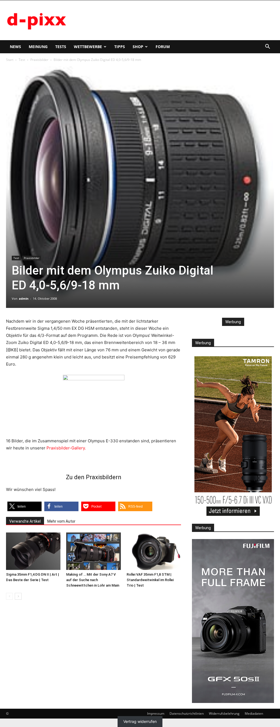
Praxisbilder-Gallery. (66, 448)
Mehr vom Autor (61, 521)
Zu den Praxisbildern (93, 477)
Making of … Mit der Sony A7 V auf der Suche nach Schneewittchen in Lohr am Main (92, 579)
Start (9, 59)
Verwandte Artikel (25, 521)
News (15, 46)
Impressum (155, 713)
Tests (60, 46)
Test (22, 59)
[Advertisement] (174, 20)
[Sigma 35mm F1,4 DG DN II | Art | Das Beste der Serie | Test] (33, 551)
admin (23, 298)
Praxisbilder (39, 59)
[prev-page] (9, 596)
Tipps (119, 46)
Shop (138, 46)
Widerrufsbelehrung (224, 713)
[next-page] (18, 596)
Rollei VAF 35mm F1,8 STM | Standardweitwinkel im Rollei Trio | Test (150, 579)
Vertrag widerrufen (140, 721)
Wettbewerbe (88, 46)
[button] (267, 47)
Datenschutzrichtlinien (187, 713)
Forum (163, 46)
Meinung (38, 46)
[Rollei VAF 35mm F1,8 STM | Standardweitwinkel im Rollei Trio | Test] (154, 551)
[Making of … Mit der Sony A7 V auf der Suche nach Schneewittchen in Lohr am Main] (93, 551)
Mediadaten (254, 713)
